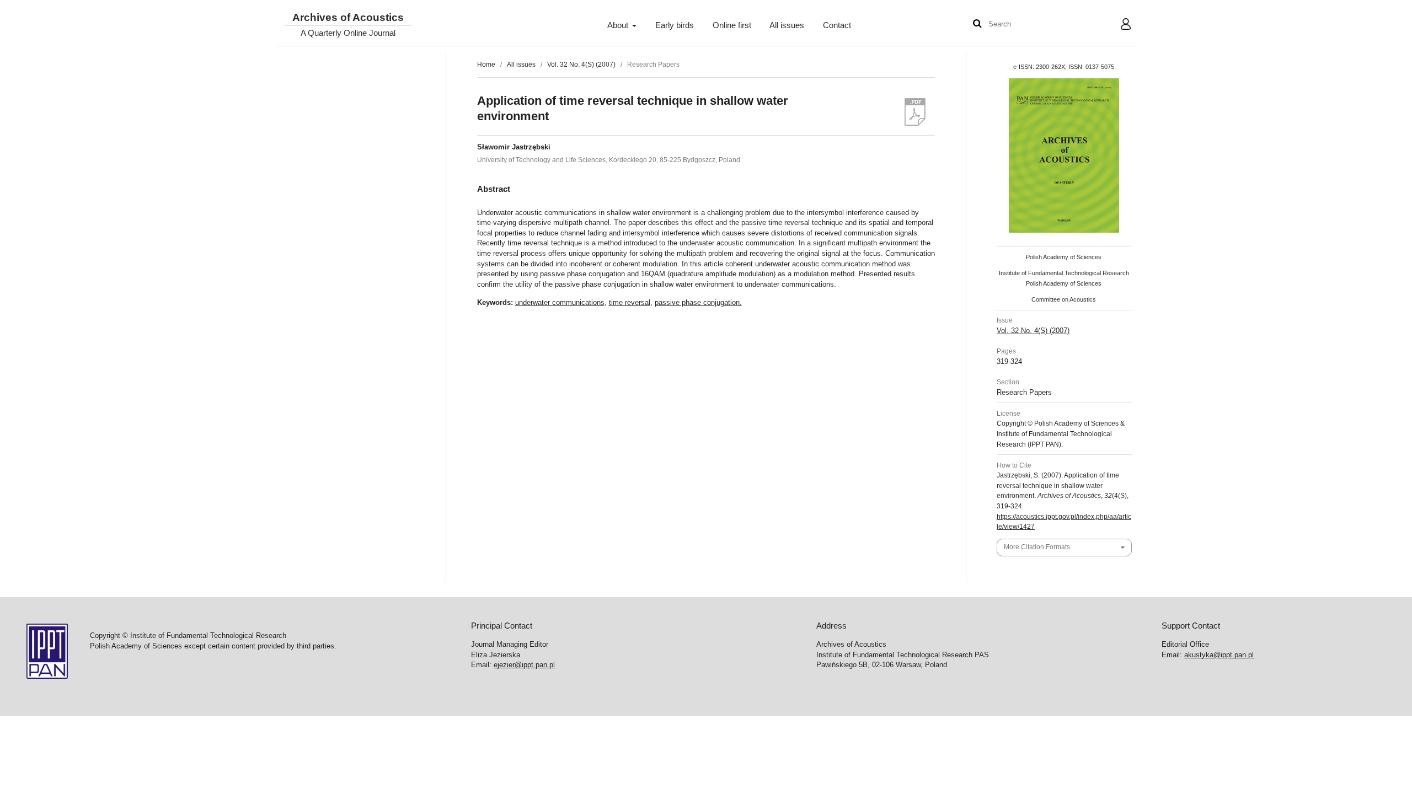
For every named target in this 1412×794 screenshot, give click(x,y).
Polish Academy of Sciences (1063, 257)
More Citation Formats (1037, 547)
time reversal (629, 302)
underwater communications (560, 302)
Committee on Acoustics (1063, 299)
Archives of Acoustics (348, 18)
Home (486, 64)
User (1117, 25)
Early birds (674, 25)
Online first (732, 25)
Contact (837, 25)
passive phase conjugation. (698, 302)
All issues (786, 25)
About (618, 25)
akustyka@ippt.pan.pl (1219, 655)
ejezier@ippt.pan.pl (524, 665)
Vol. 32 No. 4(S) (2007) (581, 64)
